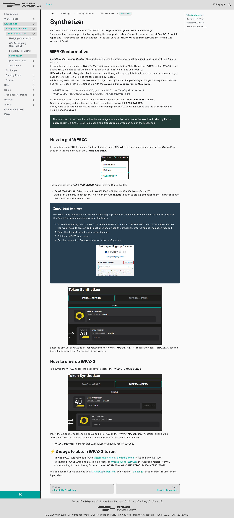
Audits (8, 105)
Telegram (90, 502)
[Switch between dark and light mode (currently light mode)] (229, 5)
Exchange (11, 71)
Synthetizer (15, 56)
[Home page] (52, 14)
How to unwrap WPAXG (196, 27)
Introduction (11, 14)
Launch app (11, 24)
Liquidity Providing (20, 51)
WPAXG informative (195, 15)
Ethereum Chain (17, 34)
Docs (49, 5)
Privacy (133, 502)
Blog (144, 502)
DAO (6, 85)
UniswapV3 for (119, 462)
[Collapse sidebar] (20, 494)
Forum (156, 502)
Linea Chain (14, 66)
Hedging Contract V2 (21, 39)
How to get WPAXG (195, 19)
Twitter (75, 502)
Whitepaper (219, 5)
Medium (118, 502)
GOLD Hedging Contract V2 (17, 45)
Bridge (10, 80)
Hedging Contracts (16, 29)
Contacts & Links (13, 110)
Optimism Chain (17, 61)
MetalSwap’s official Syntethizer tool (114, 458)
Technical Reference (15, 95)
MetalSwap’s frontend (103, 472)
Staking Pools (14, 76)
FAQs (7, 115)
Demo (7, 90)
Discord (104, 502)
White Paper (11, 19)
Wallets (8, 100)
